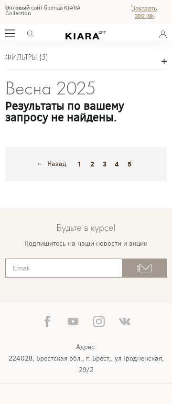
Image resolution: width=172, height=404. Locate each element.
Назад (56, 164)
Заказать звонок (144, 12)
